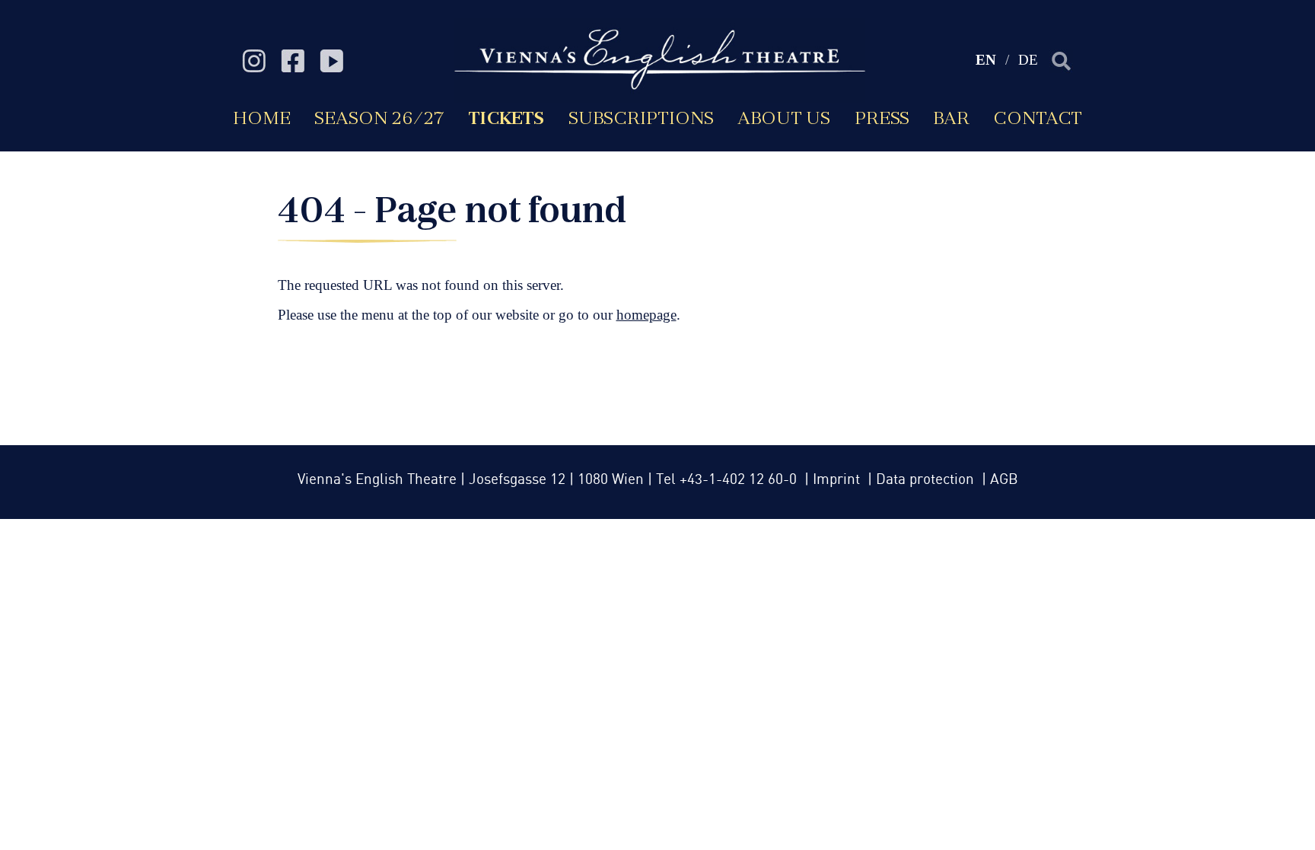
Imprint (838, 480)
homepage (646, 315)
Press (882, 118)
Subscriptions (641, 118)
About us (783, 118)
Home (262, 118)
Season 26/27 (379, 118)
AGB (1004, 480)
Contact (1037, 118)
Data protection (927, 480)
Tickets (506, 118)
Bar (951, 118)
